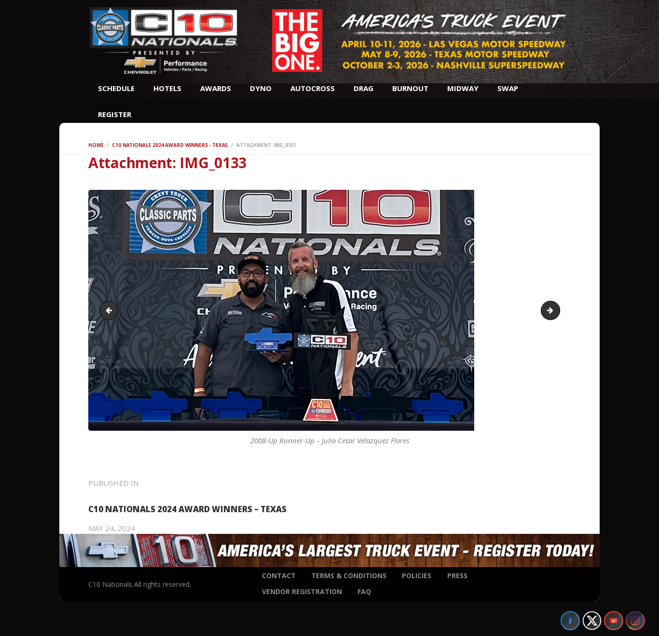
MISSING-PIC (556, 310)
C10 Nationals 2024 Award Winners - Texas (170, 145)
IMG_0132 (111, 310)
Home (95, 145)
